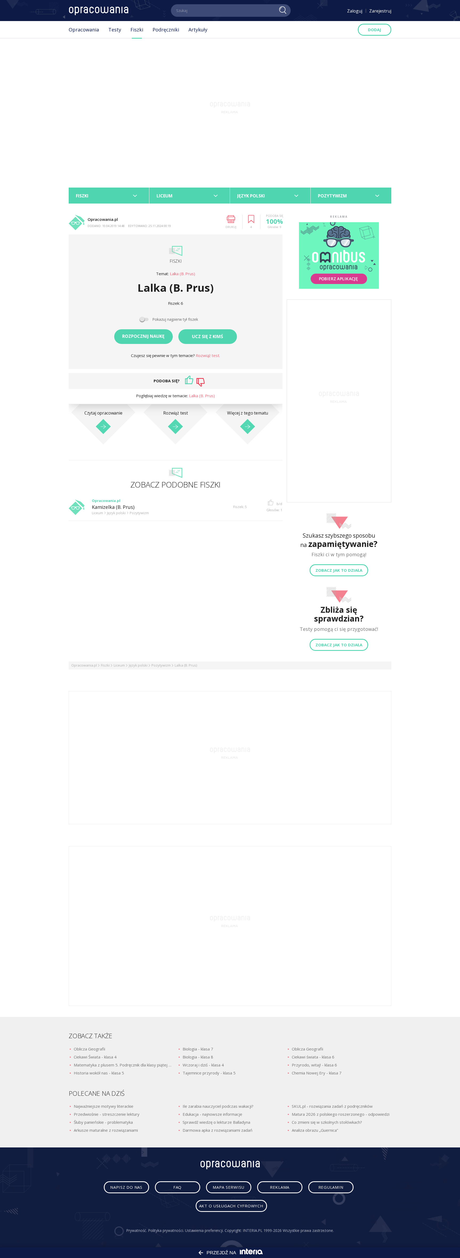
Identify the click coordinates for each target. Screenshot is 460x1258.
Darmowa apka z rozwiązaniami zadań (217, 1130)
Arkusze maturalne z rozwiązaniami (106, 1130)
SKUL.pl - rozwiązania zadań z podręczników (332, 1106)
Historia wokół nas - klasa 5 (99, 1073)
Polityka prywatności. (166, 1230)
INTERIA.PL (252, 1230)
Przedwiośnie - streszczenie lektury (106, 1114)
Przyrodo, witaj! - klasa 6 (314, 1065)
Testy (114, 29)
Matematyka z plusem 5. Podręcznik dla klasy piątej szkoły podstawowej (123, 1065)
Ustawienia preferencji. (204, 1230)
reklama (279, 1187)
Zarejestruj (380, 11)
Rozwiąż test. (208, 355)
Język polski (138, 665)
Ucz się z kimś (207, 336)
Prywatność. (136, 1230)
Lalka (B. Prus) (182, 274)
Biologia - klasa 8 (198, 1057)
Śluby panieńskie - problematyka (103, 1122)
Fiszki (136, 29)
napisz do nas (126, 1187)
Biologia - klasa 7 (198, 1049)
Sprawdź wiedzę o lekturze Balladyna (216, 1122)
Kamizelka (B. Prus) (113, 507)
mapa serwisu (228, 1187)
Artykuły (197, 29)
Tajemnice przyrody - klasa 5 (209, 1073)
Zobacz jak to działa (338, 570)
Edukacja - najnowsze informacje (212, 1114)
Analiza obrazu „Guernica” (315, 1130)
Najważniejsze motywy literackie (103, 1106)
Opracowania (84, 29)
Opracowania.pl (84, 665)
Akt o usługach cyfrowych (231, 1205)
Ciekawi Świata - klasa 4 (95, 1057)
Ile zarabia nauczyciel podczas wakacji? (218, 1106)
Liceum (119, 665)
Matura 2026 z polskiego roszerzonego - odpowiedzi (340, 1114)
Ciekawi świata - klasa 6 (313, 1057)
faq (177, 1187)
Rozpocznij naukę (143, 336)
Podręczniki (166, 29)
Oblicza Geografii (89, 1049)
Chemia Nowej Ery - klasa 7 (317, 1073)
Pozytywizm (161, 665)
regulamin (330, 1187)
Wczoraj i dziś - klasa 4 (203, 1065)
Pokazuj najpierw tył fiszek (175, 319)
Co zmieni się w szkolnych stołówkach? (327, 1122)
